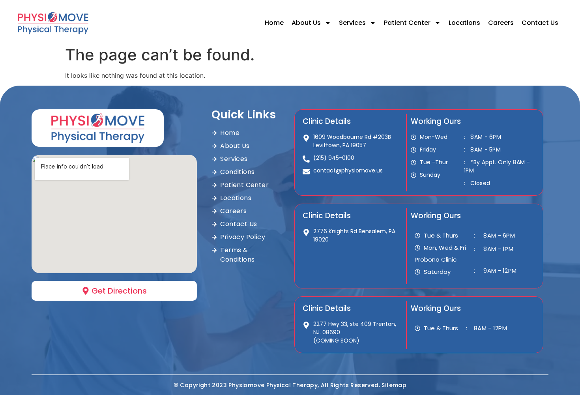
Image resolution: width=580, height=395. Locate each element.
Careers (501, 22)
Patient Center (407, 22)
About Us (306, 22)
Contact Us (540, 22)
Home (274, 22)
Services (352, 22)
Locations (464, 22)
